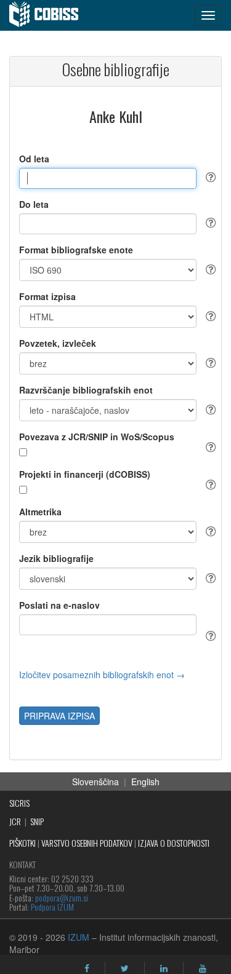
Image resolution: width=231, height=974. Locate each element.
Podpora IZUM (52, 906)
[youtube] (202, 968)
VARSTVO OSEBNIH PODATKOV (86, 842)
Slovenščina (95, 781)
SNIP (37, 821)
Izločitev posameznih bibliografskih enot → (102, 674)
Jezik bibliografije (56, 558)
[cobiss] (50, 15)
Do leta (34, 204)
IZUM (78, 937)
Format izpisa (47, 296)
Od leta (34, 158)
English (145, 781)
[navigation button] (208, 15)
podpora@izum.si (61, 897)
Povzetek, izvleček (57, 343)
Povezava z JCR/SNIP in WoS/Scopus (96, 436)
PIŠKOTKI (22, 842)
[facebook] (86, 968)
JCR (15, 821)
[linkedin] (164, 968)
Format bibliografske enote (76, 250)
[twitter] (125, 968)
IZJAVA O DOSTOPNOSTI (173, 842)
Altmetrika (40, 511)
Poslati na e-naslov (59, 605)
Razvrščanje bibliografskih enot (86, 390)
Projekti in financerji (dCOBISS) (84, 474)
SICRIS (19, 802)
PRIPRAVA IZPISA (59, 716)
